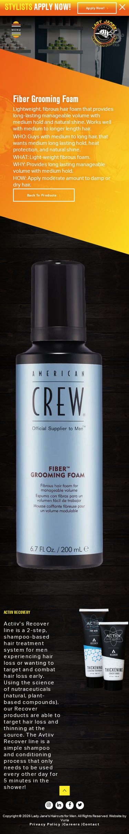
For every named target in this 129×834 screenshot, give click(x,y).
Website (115, 816)
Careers (72, 824)
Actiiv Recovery (17, 612)
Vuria (65, 820)
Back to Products (42, 195)
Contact (91, 824)
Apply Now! (96, 8)
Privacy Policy (46, 824)
